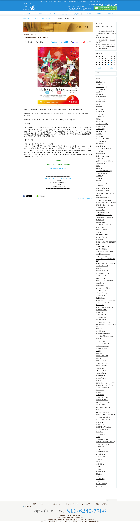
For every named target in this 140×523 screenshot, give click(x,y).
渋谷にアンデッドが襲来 (103, 280)
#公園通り (99, 283)
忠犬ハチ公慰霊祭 (101, 188)
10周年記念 (99, 368)
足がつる (99, 476)
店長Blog (99, 82)
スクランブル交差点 (102, 288)
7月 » (111, 68)
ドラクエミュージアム (103, 225)
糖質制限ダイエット (102, 271)
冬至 (97, 351)
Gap (97, 409)
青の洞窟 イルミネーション (104, 322)
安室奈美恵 (99, 456)
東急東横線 (99, 331)
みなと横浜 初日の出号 (103, 171)
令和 (97, 469)
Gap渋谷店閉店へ (101, 412)
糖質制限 (99, 268)
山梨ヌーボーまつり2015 (103, 161)
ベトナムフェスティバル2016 (105, 202)
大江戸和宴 (99, 207)
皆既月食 (99, 106)
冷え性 (98, 121)
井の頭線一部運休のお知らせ (105, 442)
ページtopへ (112, 501)
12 (111, 60)
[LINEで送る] (40, 196)
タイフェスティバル (102, 419)
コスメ (98, 481)
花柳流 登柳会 (100, 315)
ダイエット (99, 99)
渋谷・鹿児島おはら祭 (103, 197)
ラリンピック (100, 380)
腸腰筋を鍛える (101, 222)
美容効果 (99, 353)
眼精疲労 (99, 111)
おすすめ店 (99, 89)
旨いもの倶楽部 (101, 484)
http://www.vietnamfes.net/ (58, 168)
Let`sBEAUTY (100, 131)
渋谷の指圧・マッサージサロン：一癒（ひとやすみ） (37, 18)
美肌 (97, 358)
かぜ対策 (99, 185)
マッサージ (99, 341)
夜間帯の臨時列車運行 (103, 333)
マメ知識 (99, 151)
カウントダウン (101, 363)
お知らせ (99, 84)
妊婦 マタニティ (101, 156)
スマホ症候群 (100, 141)
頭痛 (97, 166)
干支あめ (99, 176)
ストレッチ (99, 210)
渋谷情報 (99, 101)
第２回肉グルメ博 (101, 190)
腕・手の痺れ (100, 143)
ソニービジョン (101, 290)
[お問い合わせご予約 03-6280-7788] (70, 514)
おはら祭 (99, 422)
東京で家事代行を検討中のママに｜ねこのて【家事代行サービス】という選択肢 (105, 46)
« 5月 (99, 68)
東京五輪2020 (100, 375)
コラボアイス (100, 395)
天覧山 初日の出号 (101, 173)
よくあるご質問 (86, 504)
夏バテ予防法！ (101, 237)
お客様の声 (99, 129)
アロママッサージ (101, 343)
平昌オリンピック (101, 444)
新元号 (98, 466)
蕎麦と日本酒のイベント (103, 205)
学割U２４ (99, 432)
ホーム (26, 504)
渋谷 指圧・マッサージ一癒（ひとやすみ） (58, 178)
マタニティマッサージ (103, 148)
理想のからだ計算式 (102, 229)
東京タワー (99, 471)
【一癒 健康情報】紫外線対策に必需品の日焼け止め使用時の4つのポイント (106, 33)
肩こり (98, 109)
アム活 (98, 459)
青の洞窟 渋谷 (100, 319)
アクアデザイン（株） (103, 397)
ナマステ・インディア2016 (104, 251)
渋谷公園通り (100, 285)
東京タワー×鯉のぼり (102, 37)
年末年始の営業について (103, 336)
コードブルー (100, 449)
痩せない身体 (100, 220)
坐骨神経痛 (99, 153)
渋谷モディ (99, 298)
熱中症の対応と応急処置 (103, 217)
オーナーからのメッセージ (55, 504)
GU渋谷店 (99, 464)
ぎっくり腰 (99, 158)
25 (108, 64)
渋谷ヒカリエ (100, 227)
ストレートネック (101, 139)
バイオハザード (101, 293)
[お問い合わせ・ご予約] (105, 9)
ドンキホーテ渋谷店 (102, 417)
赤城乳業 (99, 392)
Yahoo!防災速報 (101, 373)
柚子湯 (98, 168)
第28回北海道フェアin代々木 (105, 263)
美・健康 (99, 94)
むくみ (98, 136)
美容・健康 (99, 97)
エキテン (99, 134)
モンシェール (100, 390)
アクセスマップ (28, 506)
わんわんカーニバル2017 (103, 402)
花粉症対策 (99, 126)
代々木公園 (99, 405)
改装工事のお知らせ (102, 400)
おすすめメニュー (101, 273)
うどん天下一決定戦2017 (103, 429)
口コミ (98, 486)
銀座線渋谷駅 (100, 239)
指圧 (97, 338)
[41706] (58, 105)
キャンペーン (100, 87)
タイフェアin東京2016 (103, 200)
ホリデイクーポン (101, 246)
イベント (54, 18)
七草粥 (98, 178)
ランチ (98, 92)
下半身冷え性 (100, 447)
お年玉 (98, 437)
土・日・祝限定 (101, 249)
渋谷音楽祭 (99, 163)
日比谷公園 (100, 305)
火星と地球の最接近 (102, 451)
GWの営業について (102, 407)
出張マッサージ (101, 312)
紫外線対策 (99, 146)
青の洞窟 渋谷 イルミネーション (106, 324)
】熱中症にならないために (104, 215)
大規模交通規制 (101, 365)
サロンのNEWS (101, 317)
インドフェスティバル (103, 254)
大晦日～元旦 (100, 361)
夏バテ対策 (99, 454)
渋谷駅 (98, 328)
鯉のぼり (99, 474)
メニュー (42, 504)
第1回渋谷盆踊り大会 (102, 427)
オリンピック (100, 378)
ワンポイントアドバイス (72, 504)
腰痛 (97, 119)
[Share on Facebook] (24, 196)
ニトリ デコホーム (101, 256)
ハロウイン (99, 278)
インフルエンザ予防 (102, 124)
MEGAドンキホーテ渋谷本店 (105, 414)
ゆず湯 (98, 461)
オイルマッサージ (101, 346)
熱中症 (98, 104)
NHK (97, 181)
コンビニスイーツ (101, 387)
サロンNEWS (100, 434)
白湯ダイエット (101, 424)
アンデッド (99, 295)
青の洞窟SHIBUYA (101, 310)
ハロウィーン (100, 275)
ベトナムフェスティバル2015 (58, 42)
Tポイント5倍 (100, 370)
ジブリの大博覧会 (101, 212)
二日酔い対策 (100, 116)
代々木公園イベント (102, 266)
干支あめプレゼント (102, 439)
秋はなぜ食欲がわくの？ (103, 307)
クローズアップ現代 (102, 183)
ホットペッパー (101, 348)
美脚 (97, 232)
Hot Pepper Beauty (102, 234)
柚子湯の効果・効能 (102, 356)
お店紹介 (34, 504)
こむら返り (99, 479)
